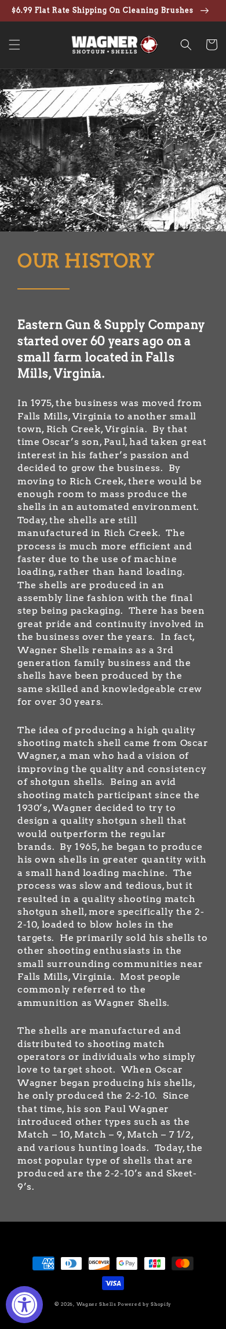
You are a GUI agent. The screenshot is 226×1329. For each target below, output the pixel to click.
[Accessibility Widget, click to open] (24, 1304)
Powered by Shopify (145, 1304)
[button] (14, 44)
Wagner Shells (96, 1304)
